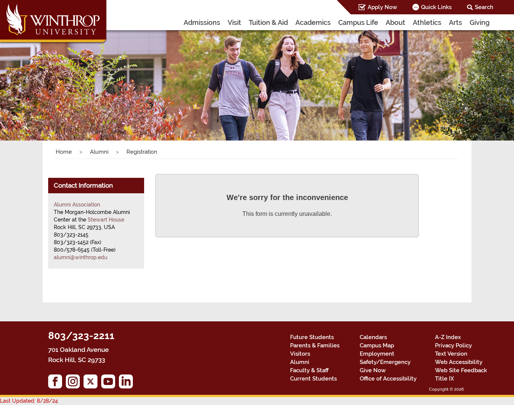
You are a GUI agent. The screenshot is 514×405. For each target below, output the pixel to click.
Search (484, 7)
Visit (234, 22)
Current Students (313, 378)
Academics (313, 22)
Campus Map (377, 345)
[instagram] (75, 383)
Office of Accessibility (388, 378)
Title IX (444, 378)
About (395, 22)
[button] (38, 77)
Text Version (451, 353)
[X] (92, 383)
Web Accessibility (458, 362)
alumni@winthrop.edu (80, 257)
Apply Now (382, 7)
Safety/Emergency (385, 362)
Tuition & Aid (268, 22)
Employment (377, 353)
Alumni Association (77, 205)
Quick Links (436, 7)
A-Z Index (448, 337)
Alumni (99, 151)
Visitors (300, 353)
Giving (480, 22)
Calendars (373, 337)
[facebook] (57, 383)
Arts (455, 22)
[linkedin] (128, 383)
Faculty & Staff (309, 370)
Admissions (202, 22)
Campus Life (358, 22)
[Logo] (54, 22)
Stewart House (106, 220)
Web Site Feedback (461, 370)
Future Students (312, 337)
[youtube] (110, 383)
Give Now (373, 370)
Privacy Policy (453, 345)
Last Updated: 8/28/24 (29, 401)
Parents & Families (314, 345)
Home (64, 151)
